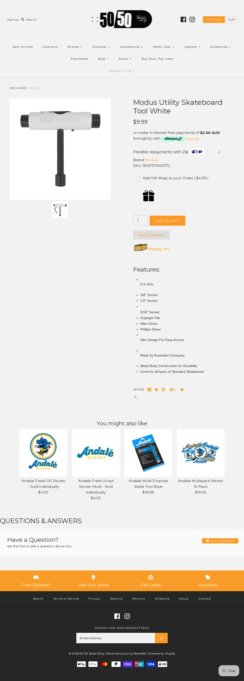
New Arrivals (23, 46)
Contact (204, 598)
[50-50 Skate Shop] (122, 7)
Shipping (162, 598)
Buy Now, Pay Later (157, 58)
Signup (13, 19)
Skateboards (131, 46)
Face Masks (79, 58)
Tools (34, 88)
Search (38, 598)
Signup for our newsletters (122, 628)
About (125, 58)
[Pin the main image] (163, 389)
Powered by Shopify (161, 653)
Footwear (101, 46)
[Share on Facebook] (149, 389)
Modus (151, 160)
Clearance (50, 46)
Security (138, 598)
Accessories (220, 46)
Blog (103, 58)
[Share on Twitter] (156, 389)
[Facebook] (183, 19)
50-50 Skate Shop (92, 653)
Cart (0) (214, 19)
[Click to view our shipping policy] (151, 251)
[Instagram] (192, 19)
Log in (130, 70)
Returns (116, 598)
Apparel (192, 46)
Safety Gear (164, 46)
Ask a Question (151, 235)
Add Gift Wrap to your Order (175, 178)
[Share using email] (182, 389)
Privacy (94, 598)
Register (115, 70)
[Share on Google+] (172, 389)
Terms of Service (66, 598)
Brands (75, 46)
